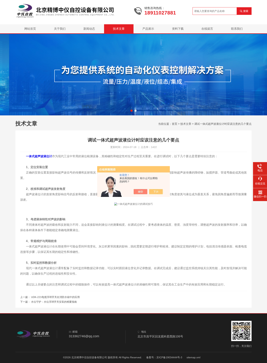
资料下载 (178, 28)
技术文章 (119, 28)
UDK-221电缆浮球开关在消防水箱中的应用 (55, 297)
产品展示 (148, 28)
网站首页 (30, 28)
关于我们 (60, 28)
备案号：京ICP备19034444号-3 (164, 357)
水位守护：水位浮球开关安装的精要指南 (54, 301)
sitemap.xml (193, 357)
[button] (131, 111)
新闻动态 (89, 28)
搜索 (245, 11)
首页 (174, 123)
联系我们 (237, 28)
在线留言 (207, 28)
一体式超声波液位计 (39, 156)
